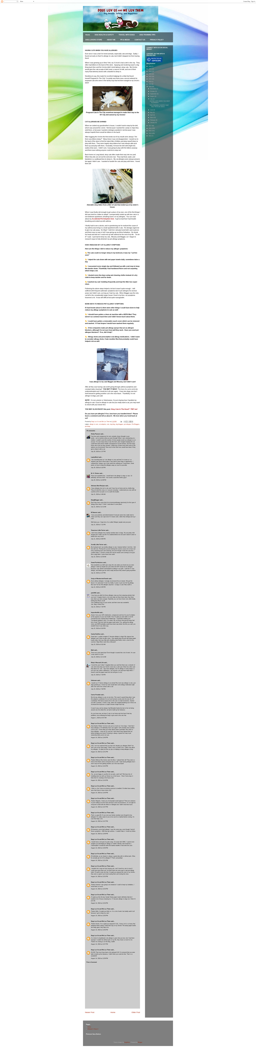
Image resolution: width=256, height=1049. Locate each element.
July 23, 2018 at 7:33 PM (98, 674)
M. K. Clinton (95, 473)
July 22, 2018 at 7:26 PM (98, 607)
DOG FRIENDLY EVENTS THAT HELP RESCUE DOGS (159, 106)
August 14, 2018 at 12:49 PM (99, 833)
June (151, 110)
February (153, 120)
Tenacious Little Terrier (98, 530)
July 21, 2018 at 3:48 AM (98, 494)
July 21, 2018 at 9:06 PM (98, 539)
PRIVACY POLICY (157, 40)
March (152, 117)
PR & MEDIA (125, 40)
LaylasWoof (94, 457)
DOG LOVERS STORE (93, 40)
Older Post (136, 1012)
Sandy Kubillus (95, 634)
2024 (150, 71)
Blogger (140, 1042)
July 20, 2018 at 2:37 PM (98, 451)
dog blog (112, 424)
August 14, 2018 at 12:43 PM (99, 780)
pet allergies (127, 424)
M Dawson (94, 512)
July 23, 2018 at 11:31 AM (98, 657)
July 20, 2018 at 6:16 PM (98, 467)
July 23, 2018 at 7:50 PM (98, 689)
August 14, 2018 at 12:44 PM (99, 792)
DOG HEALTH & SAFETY (104, 35)
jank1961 (93, 593)
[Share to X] (128, 422)
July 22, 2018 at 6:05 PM (98, 587)
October (152, 91)
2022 (150, 76)
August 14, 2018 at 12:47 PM (99, 807)
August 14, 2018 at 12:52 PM (99, 876)
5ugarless (127, 1042)
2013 (150, 136)
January (152, 122)
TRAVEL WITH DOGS (127, 35)
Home (87, 35)
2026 (150, 66)
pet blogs (87, 426)
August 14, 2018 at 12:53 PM (99, 889)
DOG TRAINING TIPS (147, 35)
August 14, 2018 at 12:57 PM (99, 944)
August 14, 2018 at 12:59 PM (99, 958)
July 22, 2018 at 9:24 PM (98, 628)
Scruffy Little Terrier (97, 544)
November (153, 88)
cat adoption (102, 424)
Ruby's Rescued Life (97, 662)
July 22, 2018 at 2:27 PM (98, 573)
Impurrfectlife (95, 612)
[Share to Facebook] (130, 422)
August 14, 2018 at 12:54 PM (99, 903)
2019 (150, 84)
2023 (150, 74)
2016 (150, 128)
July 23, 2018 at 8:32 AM (98, 644)
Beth (92, 650)
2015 (150, 130)
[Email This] (125, 422)
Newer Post (89, 1012)
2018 (150, 86)
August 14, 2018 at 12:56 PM (99, 930)
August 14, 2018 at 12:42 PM (99, 766)
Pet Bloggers (135, 424)
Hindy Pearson (95, 434)
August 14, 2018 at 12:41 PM (99, 752)
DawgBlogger (95, 500)
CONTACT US (140, 40)
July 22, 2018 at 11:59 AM (98, 556)
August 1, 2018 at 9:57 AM (98, 717)
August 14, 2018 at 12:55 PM (99, 915)
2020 (150, 81)
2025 (150, 69)
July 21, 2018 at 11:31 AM (98, 506)
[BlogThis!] (127, 422)
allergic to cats (94, 424)
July (151, 99)
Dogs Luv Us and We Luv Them (100, 723)
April (151, 115)
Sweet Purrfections (97, 562)
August (152, 96)
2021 (150, 79)
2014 (150, 133)
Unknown (94, 680)
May (151, 112)
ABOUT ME (111, 40)
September (153, 94)
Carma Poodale (95, 694)
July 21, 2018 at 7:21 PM (98, 524)
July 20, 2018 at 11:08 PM (98, 480)
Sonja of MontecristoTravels (99, 578)
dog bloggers (119, 424)
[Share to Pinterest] (132, 422)
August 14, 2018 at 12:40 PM (99, 737)
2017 (150, 125)
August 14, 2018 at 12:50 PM (99, 848)
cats (108, 424)
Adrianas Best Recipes (98, 485)
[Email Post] (121, 421)
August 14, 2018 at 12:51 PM (99, 860)
